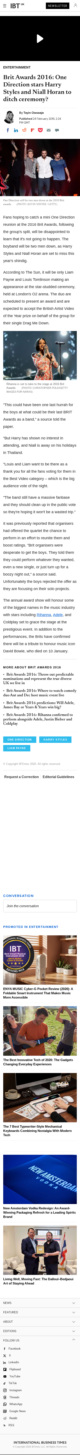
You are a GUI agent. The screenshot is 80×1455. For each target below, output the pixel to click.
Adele (58, 615)
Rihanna (44, 615)
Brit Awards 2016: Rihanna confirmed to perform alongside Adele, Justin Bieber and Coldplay (38, 719)
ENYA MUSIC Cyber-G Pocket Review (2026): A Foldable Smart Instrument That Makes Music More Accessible (38, 993)
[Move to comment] (57, 130)
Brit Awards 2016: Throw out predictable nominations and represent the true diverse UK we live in (38, 679)
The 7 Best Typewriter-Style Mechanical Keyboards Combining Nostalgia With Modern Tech (37, 1131)
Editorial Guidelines (58, 777)
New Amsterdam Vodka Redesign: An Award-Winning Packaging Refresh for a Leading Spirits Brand (39, 1212)
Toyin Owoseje (33, 113)
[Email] (48, 130)
